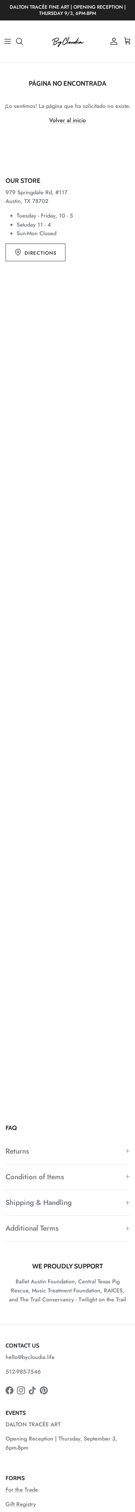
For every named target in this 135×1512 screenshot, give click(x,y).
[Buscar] (22, 41)
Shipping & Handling (39, 1202)
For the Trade (22, 1490)
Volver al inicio (67, 120)
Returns (17, 1151)
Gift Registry (21, 1504)
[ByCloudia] (67, 41)
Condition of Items (35, 1177)
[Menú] (7, 41)
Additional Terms (32, 1228)
